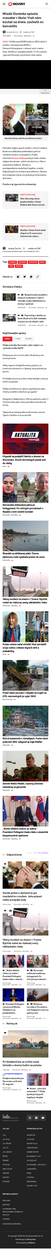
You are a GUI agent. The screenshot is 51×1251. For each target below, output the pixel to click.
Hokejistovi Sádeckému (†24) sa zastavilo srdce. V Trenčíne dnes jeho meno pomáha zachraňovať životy (25, 402)
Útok (11, 266)
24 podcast (32, 1160)
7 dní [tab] (17, 339)
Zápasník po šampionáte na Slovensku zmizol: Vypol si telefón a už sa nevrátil (24, 413)
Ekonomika (31, 1181)
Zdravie (6, 1173)
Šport (5, 1156)
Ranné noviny (33, 1152)
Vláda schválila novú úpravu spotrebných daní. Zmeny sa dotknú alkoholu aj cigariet (24, 390)
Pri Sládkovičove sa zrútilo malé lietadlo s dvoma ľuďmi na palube (25, 380)
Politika (30, 1177)
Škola (42, 262)
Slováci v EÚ (32, 1186)
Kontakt (6, 1205)
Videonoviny (32, 1148)
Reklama (6, 1200)
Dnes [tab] (7, 339)
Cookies (6, 1219)
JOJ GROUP (7, 1152)
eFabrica (31, 1243)
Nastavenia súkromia (12, 1224)
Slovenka (22, 262)
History (6, 1177)
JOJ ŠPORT (7, 1143)
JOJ (4, 1135)
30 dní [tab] (29, 339)
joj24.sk (30, 1139)
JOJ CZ (5, 1148)
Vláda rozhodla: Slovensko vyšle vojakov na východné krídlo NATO (23, 346)
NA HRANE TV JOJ (34, 1156)
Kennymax (31, 1239)
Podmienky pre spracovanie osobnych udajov (13, 1212)
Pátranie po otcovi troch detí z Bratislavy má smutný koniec (23, 356)
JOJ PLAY (6, 1139)
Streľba (19, 266)
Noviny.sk (31, 1135)
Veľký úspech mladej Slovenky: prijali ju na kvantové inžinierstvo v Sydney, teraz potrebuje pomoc (24, 368)
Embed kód (45, 93)
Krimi (29, 1173)
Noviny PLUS (32, 1143)
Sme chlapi (7, 1169)
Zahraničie (33, 262)
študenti (12, 262)
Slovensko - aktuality (36, 1165)
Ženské (6, 1160)
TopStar (6, 1165)
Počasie (6, 1181)
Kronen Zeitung (19, 158)
